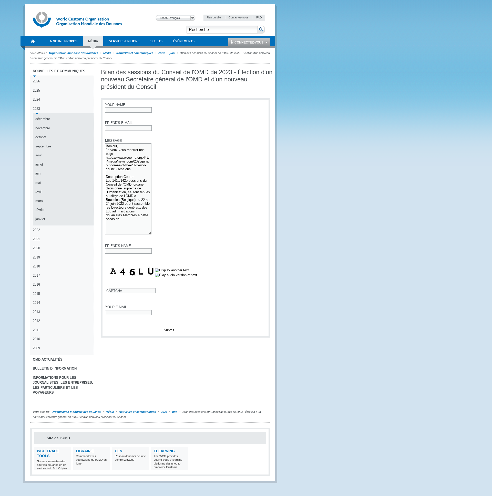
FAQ (259, 17)
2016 (36, 284)
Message (113, 141)
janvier (40, 219)
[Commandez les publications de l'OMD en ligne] (105, 466)
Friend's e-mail (118, 123)
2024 (36, 99)
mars (39, 201)
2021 (36, 239)
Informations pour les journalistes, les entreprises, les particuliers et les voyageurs (63, 385)
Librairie (85, 451)
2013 (36, 312)
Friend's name (118, 246)
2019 (36, 257)
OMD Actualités (48, 359)
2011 (36, 330)
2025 (36, 90)
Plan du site (214, 17)
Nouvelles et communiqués (134, 53)
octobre (40, 137)
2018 (36, 266)
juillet (39, 164)
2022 (36, 230)
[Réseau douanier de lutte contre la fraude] (144, 466)
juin (172, 53)
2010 (36, 339)
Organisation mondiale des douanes (73, 53)
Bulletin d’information (55, 368)
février (40, 210)
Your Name (115, 105)
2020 (36, 248)
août (38, 155)
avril (38, 191)
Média (107, 53)
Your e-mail (116, 307)
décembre (42, 119)
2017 (36, 275)
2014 (36, 303)
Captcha (114, 291)
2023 (161, 53)
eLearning (164, 451)
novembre (42, 128)
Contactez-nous (239, 17)
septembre (43, 146)
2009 (36, 348)
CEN (118, 451)
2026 (36, 81)
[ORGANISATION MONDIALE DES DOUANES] (33, 41)
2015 (36, 294)
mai (38, 183)
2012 (36, 321)
